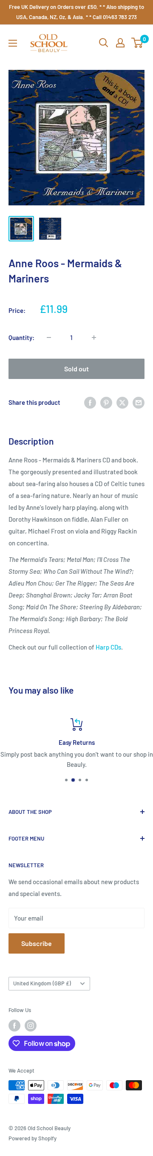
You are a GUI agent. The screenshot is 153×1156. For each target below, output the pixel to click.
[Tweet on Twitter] (122, 402)
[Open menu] (12, 43)
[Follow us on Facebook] (14, 1026)
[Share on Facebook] (90, 402)
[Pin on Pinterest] (106, 402)
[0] (137, 43)
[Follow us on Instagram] (31, 1026)
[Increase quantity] (94, 337)
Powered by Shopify (32, 1138)
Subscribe (36, 943)
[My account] (120, 42)
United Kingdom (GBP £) (42, 983)
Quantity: (21, 337)
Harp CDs (108, 647)
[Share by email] (138, 402)
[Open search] (103, 42)
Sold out (76, 369)
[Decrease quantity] (49, 337)
